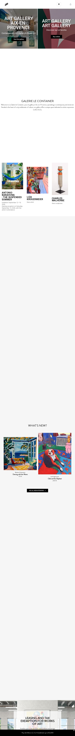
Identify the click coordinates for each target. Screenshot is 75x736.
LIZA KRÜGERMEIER (35, 198)
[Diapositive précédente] (6, 458)
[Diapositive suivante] (69, 458)
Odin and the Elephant (48, 478)
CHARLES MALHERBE (58, 199)
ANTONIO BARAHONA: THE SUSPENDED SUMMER (12, 196)
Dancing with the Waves (13, 474)
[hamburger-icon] (59, 4)
